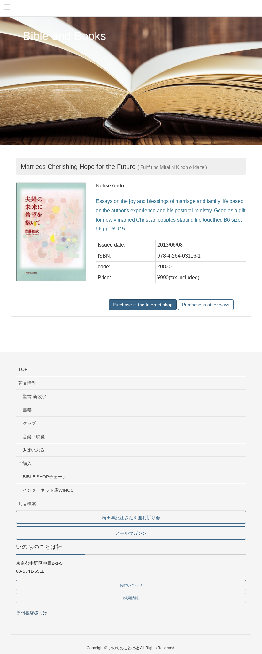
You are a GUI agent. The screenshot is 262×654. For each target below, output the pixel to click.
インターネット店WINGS (48, 490)
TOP (22, 369)
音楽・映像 (34, 436)
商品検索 (27, 503)
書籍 (27, 409)
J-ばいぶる (33, 450)
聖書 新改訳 (34, 396)
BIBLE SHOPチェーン (45, 476)
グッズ (29, 423)
